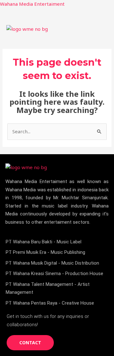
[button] (103, 29)
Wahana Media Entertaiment (32, 4)
